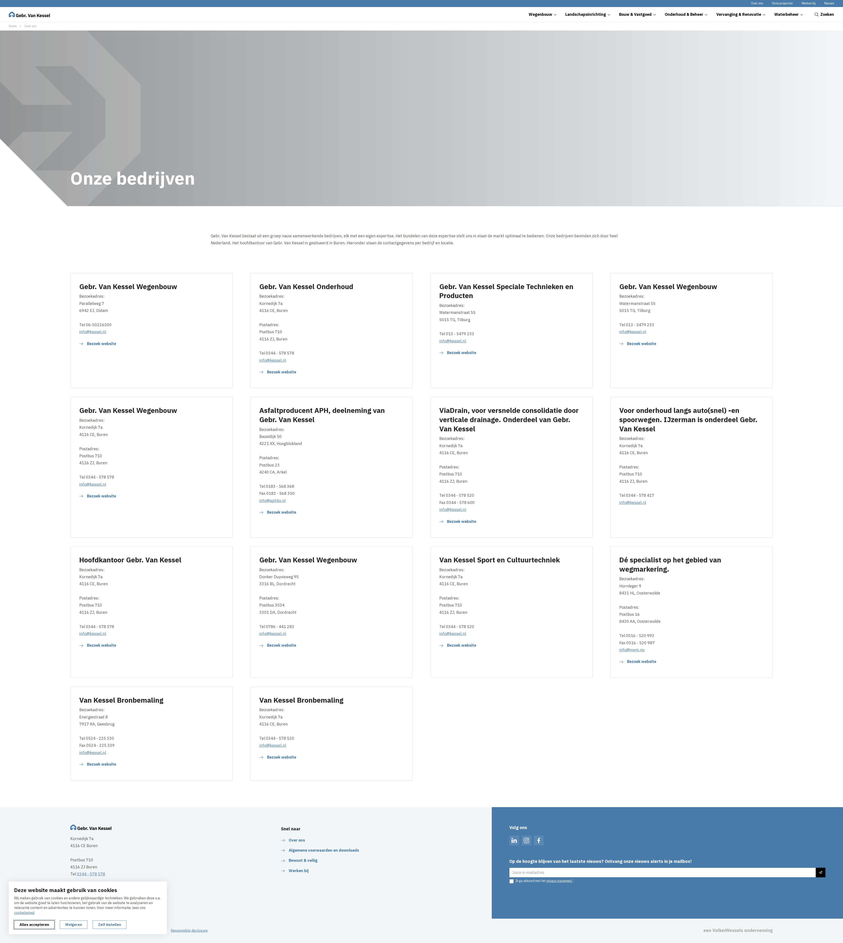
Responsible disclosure (189, 930)
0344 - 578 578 (91, 873)
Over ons (757, 3)
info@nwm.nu (632, 649)
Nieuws (829, 3)
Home (13, 26)
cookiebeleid (24, 913)
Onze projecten (782, 3)
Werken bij (809, 3)
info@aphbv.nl (272, 500)
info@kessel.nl (92, 331)
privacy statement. (560, 881)
